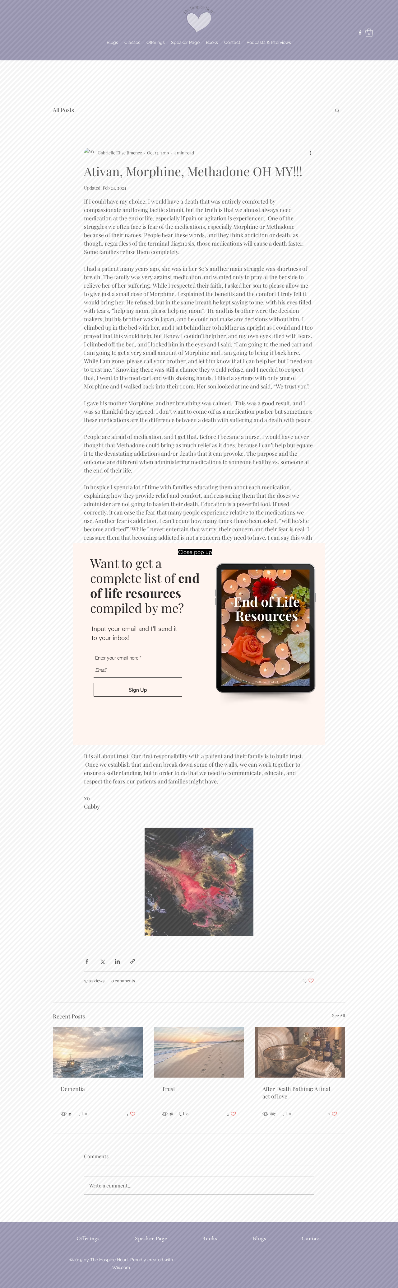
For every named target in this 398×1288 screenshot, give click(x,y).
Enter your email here (116, 658)
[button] (195, 552)
